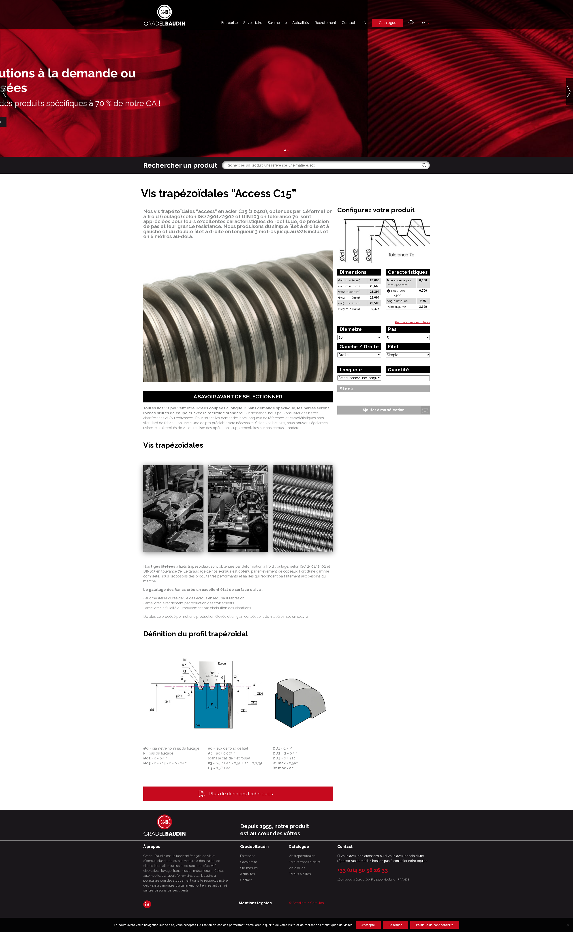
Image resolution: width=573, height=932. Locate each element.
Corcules (317, 903)
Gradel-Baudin (194, 122)
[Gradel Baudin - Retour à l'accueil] (164, 15)
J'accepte (368, 925)
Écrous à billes (300, 874)
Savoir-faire (252, 23)
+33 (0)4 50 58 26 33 (362, 870)
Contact (348, 23)
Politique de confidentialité (434, 925)
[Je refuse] (567, 925)
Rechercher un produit (180, 165)
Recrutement (325, 23)
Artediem (299, 903)
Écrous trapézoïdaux (304, 862)
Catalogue (387, 23)
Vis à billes (297, 868)
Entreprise (229, 23)
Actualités (300, 23)
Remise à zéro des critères (412, 322)
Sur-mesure (277, 23)
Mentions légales (255, 903)
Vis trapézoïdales (302, 856)
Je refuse (395, 925)
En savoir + (158, 122)
